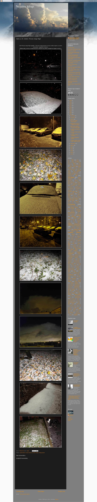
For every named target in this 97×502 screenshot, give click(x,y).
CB (76, 175)
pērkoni (69, 262)
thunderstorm (78, 297)
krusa (79, 205)
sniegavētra (70, 286)
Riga (69, 271)
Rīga (74, 271)
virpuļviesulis (70, 308)
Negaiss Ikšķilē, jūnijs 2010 (73, 76)
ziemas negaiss (78, 313)
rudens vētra (77, 272)
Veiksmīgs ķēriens (72, 302)
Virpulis (78, 307)
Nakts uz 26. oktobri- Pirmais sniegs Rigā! (75, 127)
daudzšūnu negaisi (77, 183)
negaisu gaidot (74, 249)
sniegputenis (76, 286)
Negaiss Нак (76, 246)
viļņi (73, 307)
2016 (70, 107)
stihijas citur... (77, 290)
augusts (72, 145)
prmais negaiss (70, 267)
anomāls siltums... (77, 167)
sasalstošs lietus (76, 273)
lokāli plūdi (72, 219)
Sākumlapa (41, 491)
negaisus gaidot (78, 254)
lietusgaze (78, 215)
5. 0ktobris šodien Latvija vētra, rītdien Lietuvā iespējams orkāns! (77, 339)
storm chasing (71, 292)
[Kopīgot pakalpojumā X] (35, 451)
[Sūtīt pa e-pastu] (32, 451)
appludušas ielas (72, 169)
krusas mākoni (74, 207)
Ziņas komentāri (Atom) (24, 494)
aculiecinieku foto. (77, 165)
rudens (72, 272)
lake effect (78, 209)
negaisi (73, 234)
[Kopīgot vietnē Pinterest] (37, 451)
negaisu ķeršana (72, 250)
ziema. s (72, 313)
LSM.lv (78, 219)
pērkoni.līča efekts (76, 262)
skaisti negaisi (78, 281)
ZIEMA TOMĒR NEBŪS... (74, 38)
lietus (73, 215)
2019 (70, 102)
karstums (77, 202)
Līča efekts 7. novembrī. (76, 321)
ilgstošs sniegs (76, 195)
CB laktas (71, 177)
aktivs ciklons (72, 166)
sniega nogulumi (70, 285)
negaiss (79, 236)
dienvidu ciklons (78, 187)
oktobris (72, 119)
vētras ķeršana (78, 304)
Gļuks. (69, 192)
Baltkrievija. (78, 174)
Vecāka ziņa (61, 491)
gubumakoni (22, 452)
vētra (73, 303)
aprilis (78, 169)
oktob (75, 258)
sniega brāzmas (70, 284)
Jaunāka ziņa (20, 491)
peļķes (74, 259)
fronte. (78, 191)
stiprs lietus (70, 291)
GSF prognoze (75, 192)
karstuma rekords (71, 202)
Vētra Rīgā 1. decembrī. (76, 363)
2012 (70, 114)
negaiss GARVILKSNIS (75, 238)
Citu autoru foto (71, 182)
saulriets (77, 274)
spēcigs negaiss (71, 289)
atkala (74, 170)
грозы (70, 314)
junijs (78, 200)
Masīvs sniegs (77, 223)
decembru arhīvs (71, 187)
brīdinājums (70, 175)
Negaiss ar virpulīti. (72, 50)
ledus (78, 212)
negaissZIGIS (70, 248)
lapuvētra (72, 211)
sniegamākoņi (77, 285)
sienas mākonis (72, 278)
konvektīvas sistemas (72, 205)
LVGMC (69, 220)
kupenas (78, 208)
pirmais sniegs (35, 452)
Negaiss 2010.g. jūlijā (72, 78)
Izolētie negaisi (71, 200)
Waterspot (70, 309)
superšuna (77, 295)
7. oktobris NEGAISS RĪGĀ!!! (77, 328)
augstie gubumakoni (73, 172)
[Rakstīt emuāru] (34, 451)
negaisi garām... (71, 236)
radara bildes (71, 269)
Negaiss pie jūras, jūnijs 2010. (74, 72)
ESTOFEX (71, 188)
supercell (72, 295)
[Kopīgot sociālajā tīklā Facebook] (36, 451)
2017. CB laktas (75, 161)
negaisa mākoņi (74, 232)
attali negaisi (76, 171)
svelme (69, 297)
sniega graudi (42, 452)
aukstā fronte (71, 174)
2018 (70, 103)
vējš (69, 303)
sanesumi (69, 273)
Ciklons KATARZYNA (72, 79)
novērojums (70, 258)
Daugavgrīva (72, 185)
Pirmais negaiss (71, 263)
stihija (72, 290)
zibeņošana (77, 312)
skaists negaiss (74, 282)
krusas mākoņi (29, 452)
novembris (72, 117)
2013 (70, 112)
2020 (70, 100)
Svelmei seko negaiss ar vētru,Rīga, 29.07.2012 (73, 56)
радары (76, 314)
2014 (70, 110)
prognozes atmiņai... (71, 268)
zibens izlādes (76, 310)
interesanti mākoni (73, 199)
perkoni (78, 259)
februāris (77, 190)
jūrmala (76, 201)
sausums (69, 276)
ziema (69, 313)
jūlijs (71, 147)
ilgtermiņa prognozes (71, 196)
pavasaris (69, 259)
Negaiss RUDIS (76, 244)
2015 (70, 109)
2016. (72, 160)
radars (77, 269)
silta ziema (74, 280)
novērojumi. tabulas (73, 257)
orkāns (78, 258)
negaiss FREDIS (78, 239)
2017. (69, 161)
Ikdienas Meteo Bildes (74, 37)
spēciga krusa (76, 287)
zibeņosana (70, 312)
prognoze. (77, 267)
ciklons (76, 180)
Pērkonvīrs (71, 416)
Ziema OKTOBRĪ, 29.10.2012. (74, 121)
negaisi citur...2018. (75, 235)
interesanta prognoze (77, 197)
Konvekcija (71, 204)
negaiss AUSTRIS (71, 239)
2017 (70, 105)
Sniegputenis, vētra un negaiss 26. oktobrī (75, 124)
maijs (71, 150)
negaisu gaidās (77, 248)
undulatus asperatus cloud (73, 299)
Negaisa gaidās (77, 229)
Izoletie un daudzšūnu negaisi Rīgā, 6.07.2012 (74, 68)
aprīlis (71, 152)
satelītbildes (71, 274)
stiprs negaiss (76, 291)
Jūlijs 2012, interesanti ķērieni (74, 60)
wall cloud (76, 308)
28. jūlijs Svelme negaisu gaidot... (76, 385)
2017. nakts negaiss (71, 162)
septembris (72, 143)
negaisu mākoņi (71, 252)
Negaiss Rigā (71, 243)
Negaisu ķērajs (25, 6)
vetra (79, 302)
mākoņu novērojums (76, 226)
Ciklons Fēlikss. (77, 181)
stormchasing (78, 294)
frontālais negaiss (71, 191)
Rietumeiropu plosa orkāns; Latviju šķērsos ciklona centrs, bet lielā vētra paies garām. (74, 397)
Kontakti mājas (71, 47)
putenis (78, 268)
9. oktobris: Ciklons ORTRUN (74, 135)
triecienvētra (73, 298)
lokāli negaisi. (77, 218)
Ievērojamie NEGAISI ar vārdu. (74, 49)
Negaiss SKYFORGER (72, 245)
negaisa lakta (74, 230)
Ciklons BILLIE (70, 181)
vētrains (78, 303)
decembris (72, 115)
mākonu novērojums (74, 225)
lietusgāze (73, 216)
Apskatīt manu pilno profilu (70, 419)
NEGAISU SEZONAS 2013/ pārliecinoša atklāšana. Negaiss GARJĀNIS (76, 352)
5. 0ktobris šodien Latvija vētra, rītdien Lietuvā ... (75, 141)
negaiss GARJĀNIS (72, 240)
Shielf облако (76, 277)
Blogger (56, 499)
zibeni (74, 309)
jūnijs (71, 148)
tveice (78, 298)
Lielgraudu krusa (71, 213)
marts (71, 153)
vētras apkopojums (71, 304)
